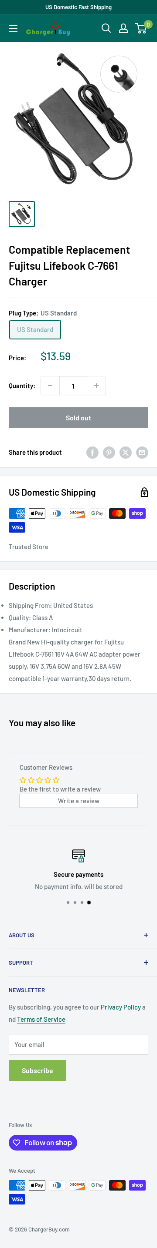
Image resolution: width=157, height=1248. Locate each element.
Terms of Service (41, 1019)
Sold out (78, 417)
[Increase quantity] (96, 385)
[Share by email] (142, 452)
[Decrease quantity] (50, 385)
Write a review (78, 801)
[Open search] (106, 28)
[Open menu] (13, 28)
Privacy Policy (121, 1007)
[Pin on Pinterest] (109, 452)
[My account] (123, 28)
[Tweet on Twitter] (125, 452)
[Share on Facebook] (92, 452)
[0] (141, 28)
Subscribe (37, 1070)
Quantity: (22, 385)
